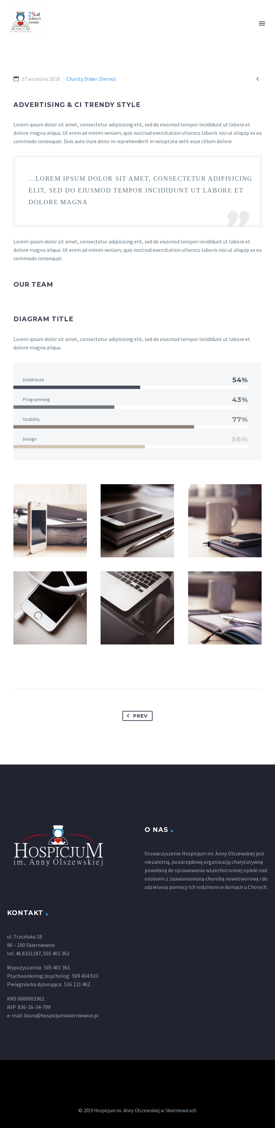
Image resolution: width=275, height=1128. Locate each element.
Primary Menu (262, 23)
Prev (140, 716)
